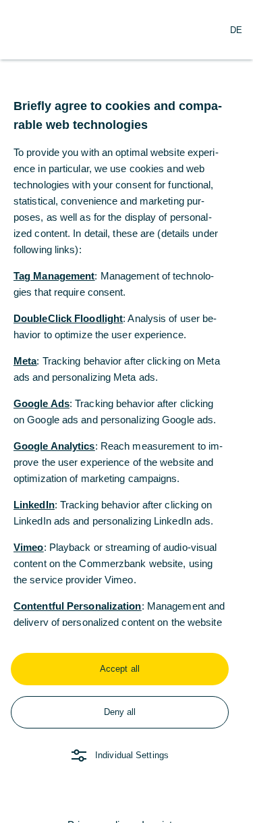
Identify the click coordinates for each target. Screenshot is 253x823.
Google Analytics (54, 446)
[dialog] (126, 411)
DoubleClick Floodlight (68, 318)
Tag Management (53, 276)
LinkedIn (34, 504)
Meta (24, 361)
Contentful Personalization (77, 606)
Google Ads (41, 403)
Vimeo (28, 547)
